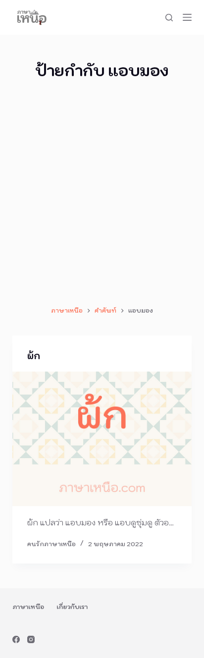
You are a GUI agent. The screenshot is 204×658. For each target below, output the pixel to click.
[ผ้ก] (102, 439)
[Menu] (187, 17)
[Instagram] (31, 639)
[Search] (169, 17)
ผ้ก (33, 356)
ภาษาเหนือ (28, 607)
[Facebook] (16, 639)
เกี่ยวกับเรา (72, 607)
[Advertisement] (102, 193)
